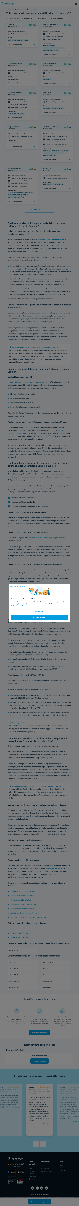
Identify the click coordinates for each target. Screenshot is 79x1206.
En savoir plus (39, 611)
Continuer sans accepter (17, 586)
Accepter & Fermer (39, 617)
